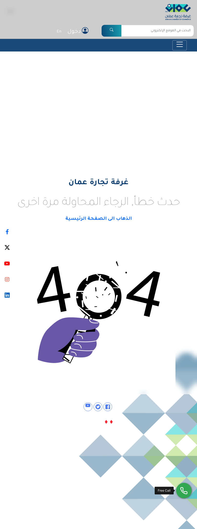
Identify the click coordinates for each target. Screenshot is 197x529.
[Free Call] (184, 490)
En (59, 32)
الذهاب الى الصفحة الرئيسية (98, 219)
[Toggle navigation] (179, 45)
